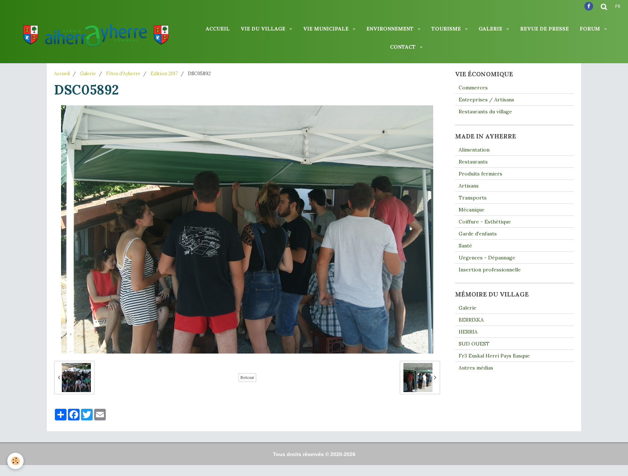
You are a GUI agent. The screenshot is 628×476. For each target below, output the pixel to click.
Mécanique (471, 209)
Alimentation (474, 149)
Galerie (491, 28)
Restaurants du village (485, 111)
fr (617, 6)
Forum (590, 28)
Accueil (218, 28)
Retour (247, 377)
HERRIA (468, 331)
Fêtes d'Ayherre (123, 73)
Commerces (473, 87)
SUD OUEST (474, 343)
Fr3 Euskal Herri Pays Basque (494, 355)
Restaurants (473, 161)
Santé (465, 245)
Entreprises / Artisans (486, 99)
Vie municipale (326, 28)
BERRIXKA (471, 319)
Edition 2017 (164, 73)
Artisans (469, 185)
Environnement (390, 28)
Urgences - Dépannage (487, 257)
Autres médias (476, 367)
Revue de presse (544, 28)
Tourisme (446, 28)
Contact (403, 47)
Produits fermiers (480, 173)
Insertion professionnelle (490, 269)
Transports (473, 197)
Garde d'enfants (478, 233)
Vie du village (264, 28)
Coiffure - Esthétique (485, 221)
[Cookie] (15, 461)
